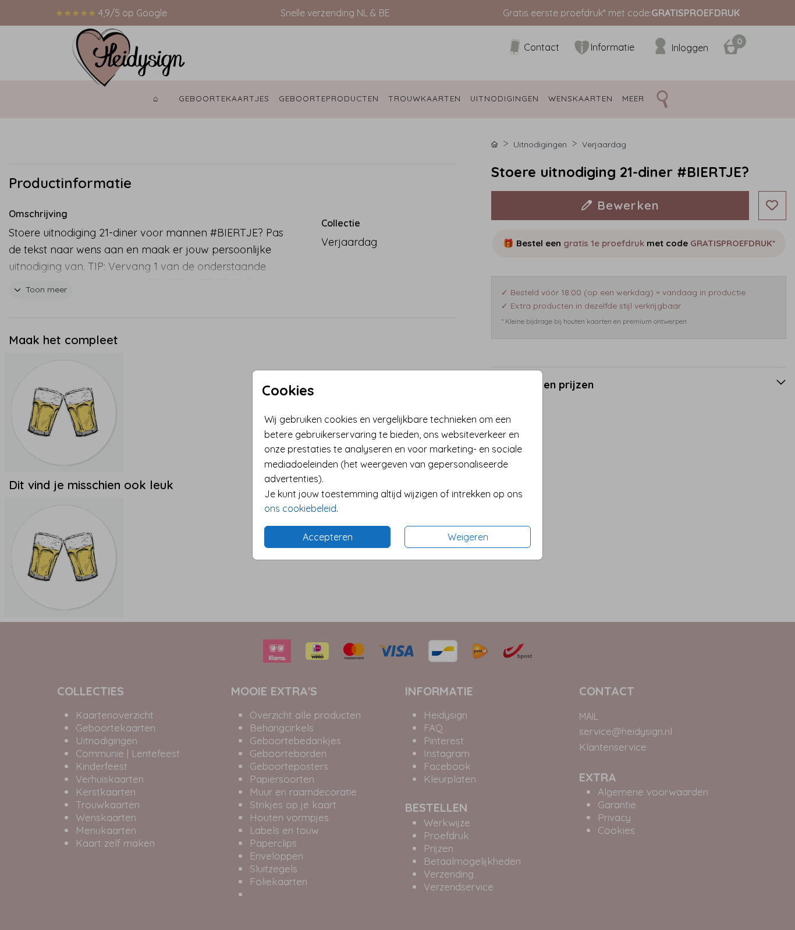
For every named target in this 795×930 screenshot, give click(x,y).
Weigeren (468, 537)
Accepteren (328, 537)
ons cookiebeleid (300, 508)
